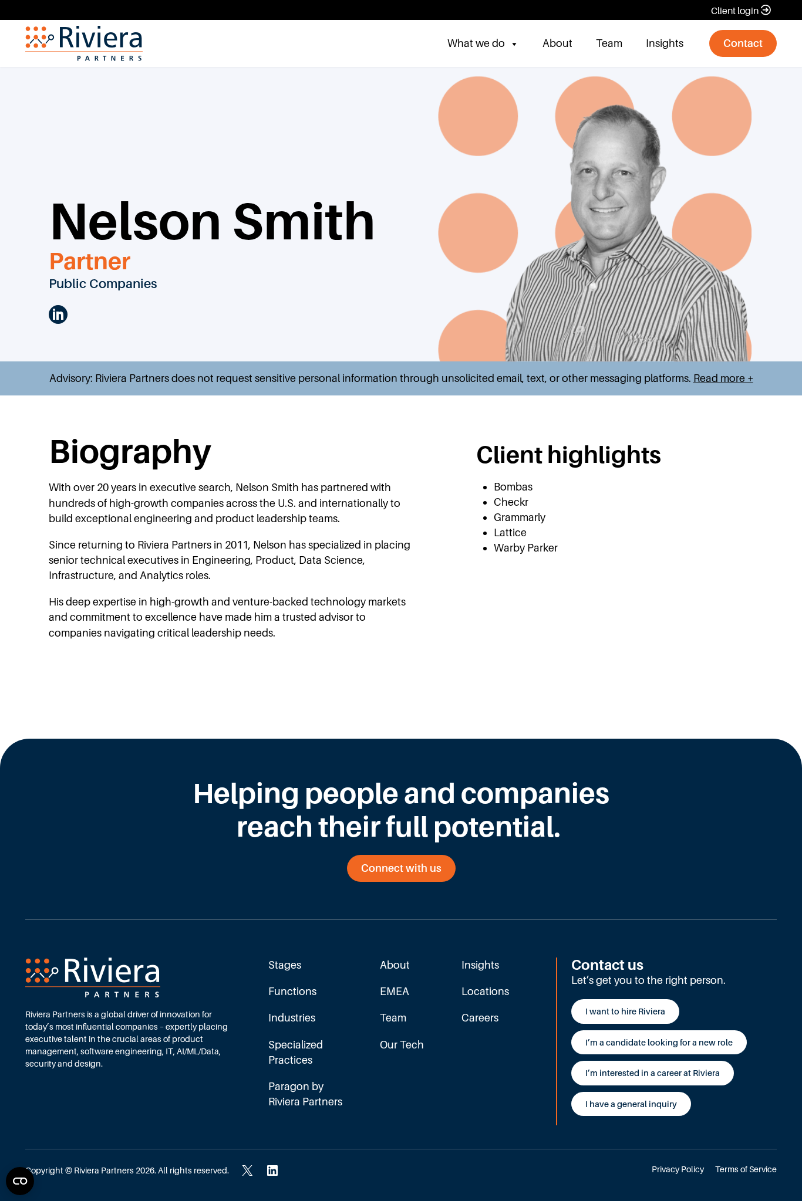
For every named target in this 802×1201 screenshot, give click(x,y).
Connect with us (401, 868)
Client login (735, 10)
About (557, 43)
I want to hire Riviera (625, 1011)
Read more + (723, 378)
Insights (664, 43)
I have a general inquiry (631, 1104)
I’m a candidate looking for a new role (659, 1042)
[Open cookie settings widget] (20, 1181)
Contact (743, 43)
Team (609, 43)
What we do (476, 43)
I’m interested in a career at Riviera (652, 1073)
